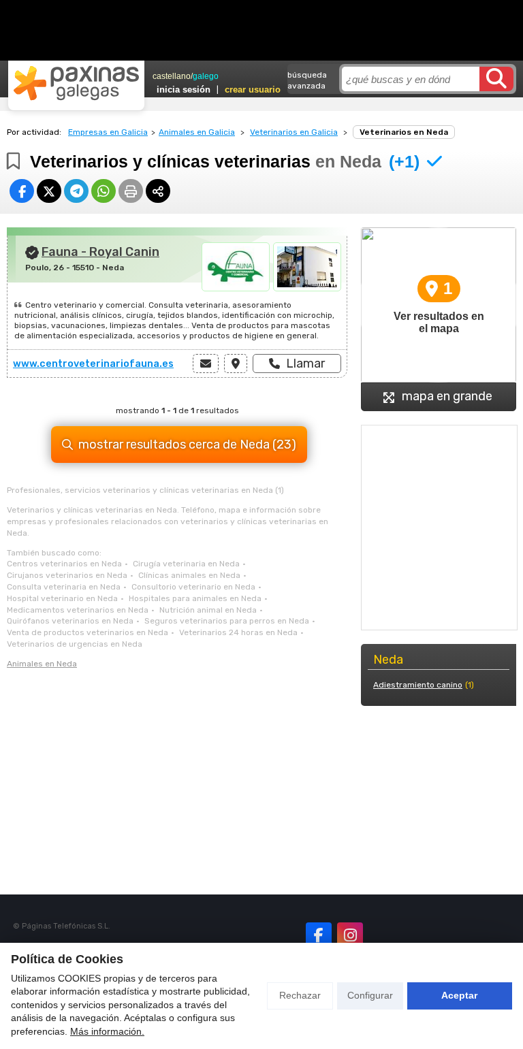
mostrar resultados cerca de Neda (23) (187, 444)
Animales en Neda (42, 663)
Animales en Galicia (197, 132)
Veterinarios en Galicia (294, 132)
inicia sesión (183, 89)
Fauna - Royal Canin (100, 251)
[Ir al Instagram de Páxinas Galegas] (350, 935)
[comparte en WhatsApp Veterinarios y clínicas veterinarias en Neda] (103, 191)
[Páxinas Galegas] (76, 83)
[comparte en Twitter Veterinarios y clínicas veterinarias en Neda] (49, 191)
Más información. (107, 1031)
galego (206, 76)
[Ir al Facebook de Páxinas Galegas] (319, 935)
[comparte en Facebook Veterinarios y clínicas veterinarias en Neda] (22, 191)
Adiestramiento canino (417, 685)
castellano (172, 76)
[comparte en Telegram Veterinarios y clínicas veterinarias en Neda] (76, 191)
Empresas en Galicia (108, 132)
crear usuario (253, 89)
